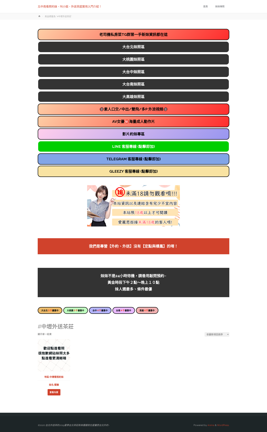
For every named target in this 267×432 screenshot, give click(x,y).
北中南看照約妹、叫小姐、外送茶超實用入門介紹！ (70, 6)
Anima (210, 425)
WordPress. (223, 425)
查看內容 (54, 392)
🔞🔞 (133, 109)
